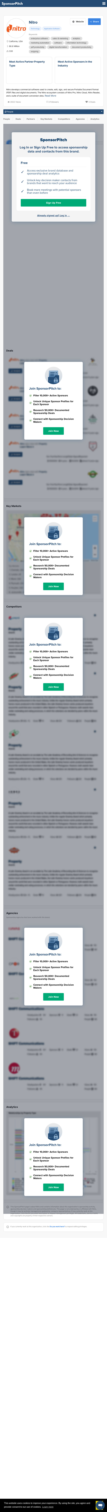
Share (96, 21)
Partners (31, 119)
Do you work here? (57, 1226)
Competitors (64, 119)
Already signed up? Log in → (53, 215)
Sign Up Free (53, 202)
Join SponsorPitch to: (45, 389)
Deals (18, 119)
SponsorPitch (12, 3)
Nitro (33, 22)
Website (80, 21)
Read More (50, 95)
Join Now (53, 430)
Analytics (94, 119)
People (6, 119)
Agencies (80, 119)
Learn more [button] (48, 1507)
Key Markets (46, 119)
